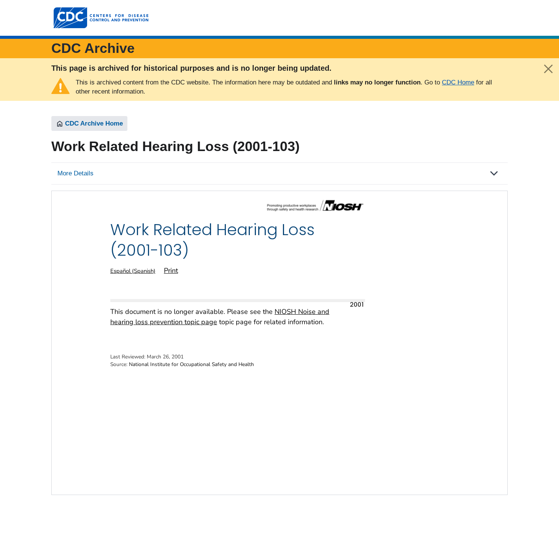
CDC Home (458, 82)
